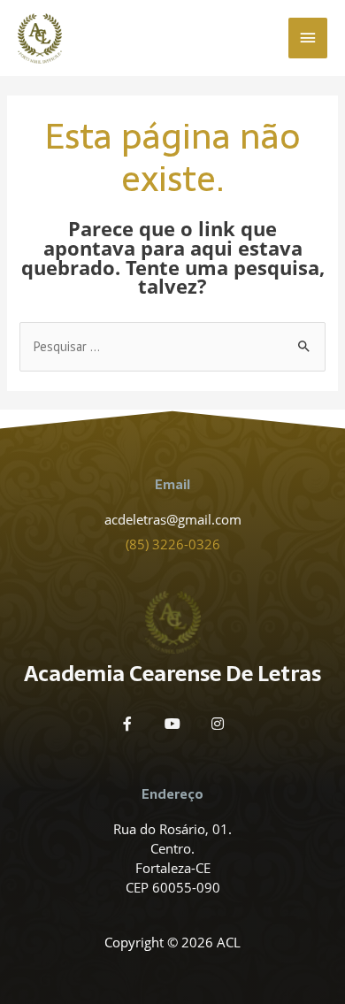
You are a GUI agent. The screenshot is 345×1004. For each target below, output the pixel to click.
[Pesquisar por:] (172, 346)
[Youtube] (172, 723)
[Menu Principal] (307, 38)
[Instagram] (217, 723)
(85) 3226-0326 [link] (173, 544)
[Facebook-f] (127, 723)
